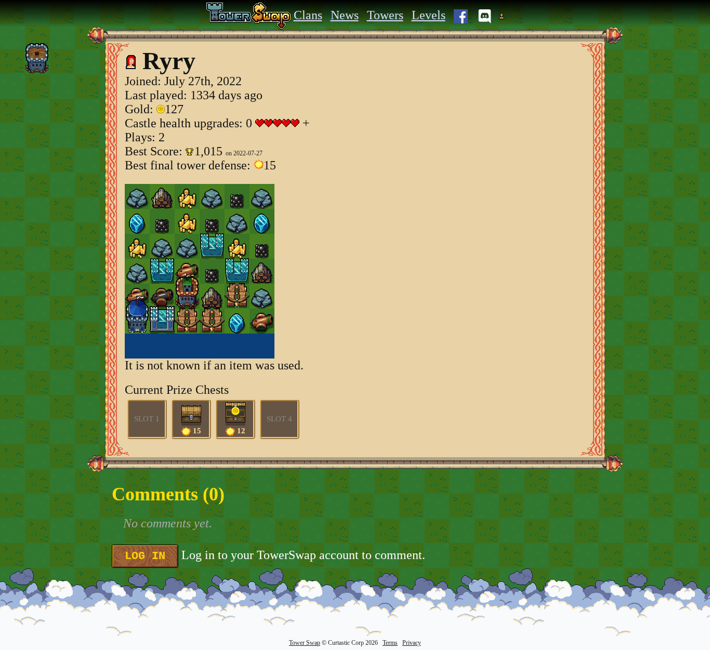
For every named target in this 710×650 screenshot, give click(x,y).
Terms (390, 642)
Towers (385, 15)
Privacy (411, 642)
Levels (428, 15)
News (345, 15)
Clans (308, 15)
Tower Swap (304, 642)
